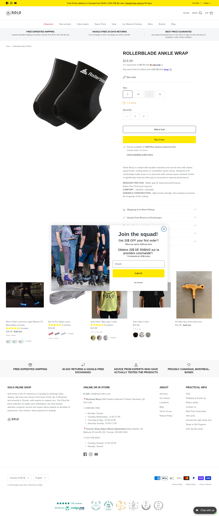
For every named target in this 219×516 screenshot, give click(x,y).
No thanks (138, 283)
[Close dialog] (163, 229)
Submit (138, 273)
